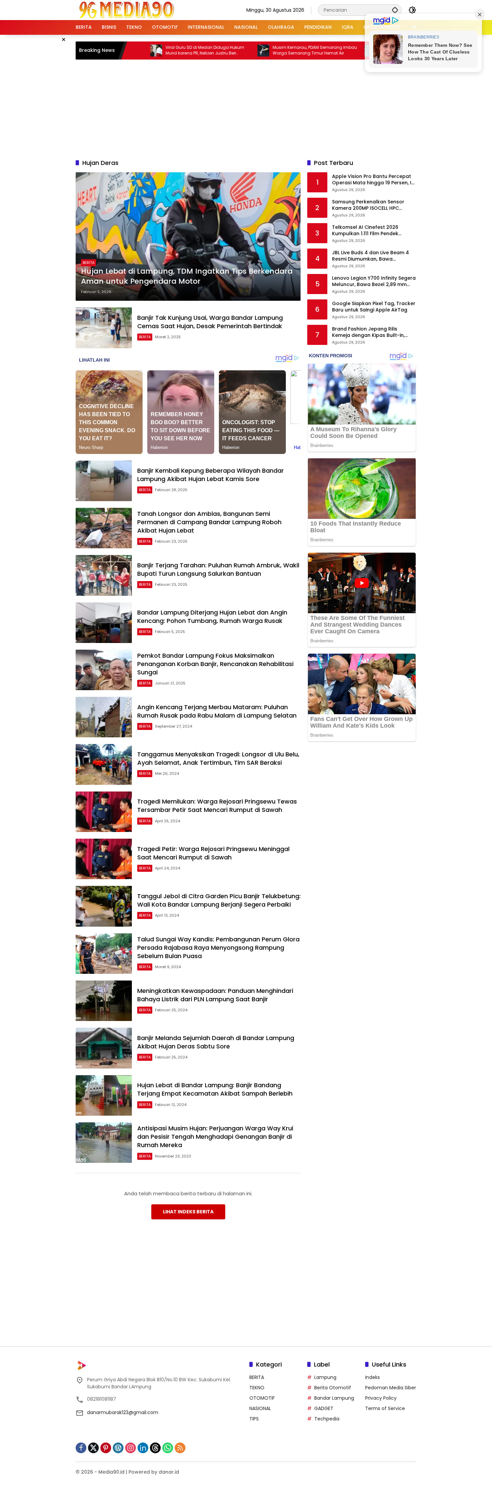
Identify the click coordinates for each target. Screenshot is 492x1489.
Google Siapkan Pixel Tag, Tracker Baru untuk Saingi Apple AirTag (373, 306)
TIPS (254, 1418)
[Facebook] (81, 1448)
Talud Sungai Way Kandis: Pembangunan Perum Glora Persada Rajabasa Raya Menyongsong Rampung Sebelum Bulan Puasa (218, 947)
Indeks (372, 1377)
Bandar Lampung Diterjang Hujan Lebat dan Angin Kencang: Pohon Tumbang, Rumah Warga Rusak (212, 616)
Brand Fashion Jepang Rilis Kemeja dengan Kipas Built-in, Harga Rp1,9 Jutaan (368, 332)
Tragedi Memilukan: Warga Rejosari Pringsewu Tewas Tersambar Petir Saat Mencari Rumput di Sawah (217, 805)
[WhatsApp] (167, 1448)
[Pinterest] (105, 1448)
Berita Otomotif (332, 1387)
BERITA (88, 262)
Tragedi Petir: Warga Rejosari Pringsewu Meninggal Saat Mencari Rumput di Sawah (213, 853)
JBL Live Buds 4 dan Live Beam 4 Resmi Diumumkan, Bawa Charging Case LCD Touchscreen (372, 256)
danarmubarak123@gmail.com (122, 1412)
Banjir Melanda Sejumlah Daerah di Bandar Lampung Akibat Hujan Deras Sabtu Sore (215, 1042)
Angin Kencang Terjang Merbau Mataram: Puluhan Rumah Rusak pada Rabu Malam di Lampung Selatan (217, 711)
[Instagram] (130, 1448)
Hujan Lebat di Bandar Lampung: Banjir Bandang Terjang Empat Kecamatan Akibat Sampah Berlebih (215, 1089)
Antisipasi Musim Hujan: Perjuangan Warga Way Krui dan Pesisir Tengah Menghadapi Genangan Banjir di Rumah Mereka (215, 1136)
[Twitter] (93, 1448)
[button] (395, 9)
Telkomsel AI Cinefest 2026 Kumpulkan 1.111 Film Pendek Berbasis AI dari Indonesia (365, 230)
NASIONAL (260, 1408)
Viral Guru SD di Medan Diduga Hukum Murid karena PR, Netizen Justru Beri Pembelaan (155, 50)
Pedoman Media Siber (390, 1387)
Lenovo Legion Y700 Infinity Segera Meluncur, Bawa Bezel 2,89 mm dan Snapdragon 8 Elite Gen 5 (374, 281)
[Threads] (155, 1448)
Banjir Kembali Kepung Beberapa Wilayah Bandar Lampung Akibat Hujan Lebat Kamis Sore (210, 474)
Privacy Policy (381, 1398)
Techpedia (326, 1418)
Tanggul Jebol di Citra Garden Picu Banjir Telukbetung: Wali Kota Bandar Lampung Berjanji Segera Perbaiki (219, 900)
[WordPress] (118, 1448)
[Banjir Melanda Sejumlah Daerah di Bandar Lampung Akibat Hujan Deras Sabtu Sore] (104, 1048)
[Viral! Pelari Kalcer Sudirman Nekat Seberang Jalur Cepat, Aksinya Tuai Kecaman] (321, 50)
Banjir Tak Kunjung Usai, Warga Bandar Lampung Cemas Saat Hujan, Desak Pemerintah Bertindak (210, 321)
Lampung (325, 1377)
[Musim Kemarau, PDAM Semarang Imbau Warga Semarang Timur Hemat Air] (214, 50)
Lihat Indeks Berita (188, 1211)
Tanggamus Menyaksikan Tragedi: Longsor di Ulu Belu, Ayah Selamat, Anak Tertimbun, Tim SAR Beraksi (218, 758)
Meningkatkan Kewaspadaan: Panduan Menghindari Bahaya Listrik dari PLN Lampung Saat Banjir (215, 995)
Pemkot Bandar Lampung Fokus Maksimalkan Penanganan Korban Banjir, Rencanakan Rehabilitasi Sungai (215, 663)
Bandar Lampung (334, 1398)
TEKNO (256, 1387)
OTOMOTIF (262, 1398)
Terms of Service (385, 1408)
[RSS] (180, 1448)
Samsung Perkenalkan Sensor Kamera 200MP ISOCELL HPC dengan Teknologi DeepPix (368, 205)
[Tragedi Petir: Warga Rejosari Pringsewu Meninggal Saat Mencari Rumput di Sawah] (104, 859)
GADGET (323, 1408)
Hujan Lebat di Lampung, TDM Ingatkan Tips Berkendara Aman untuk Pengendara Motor (187, 276)
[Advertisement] (246, 108)
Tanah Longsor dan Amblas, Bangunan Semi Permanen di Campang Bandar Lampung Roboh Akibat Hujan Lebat (209, 522)
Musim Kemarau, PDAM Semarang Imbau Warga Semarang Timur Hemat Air (265, 50)
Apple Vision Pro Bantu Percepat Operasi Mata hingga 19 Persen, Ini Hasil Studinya (373, 179)
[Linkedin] (143, 1448)
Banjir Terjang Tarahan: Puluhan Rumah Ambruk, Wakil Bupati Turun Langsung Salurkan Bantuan (218, 569)
